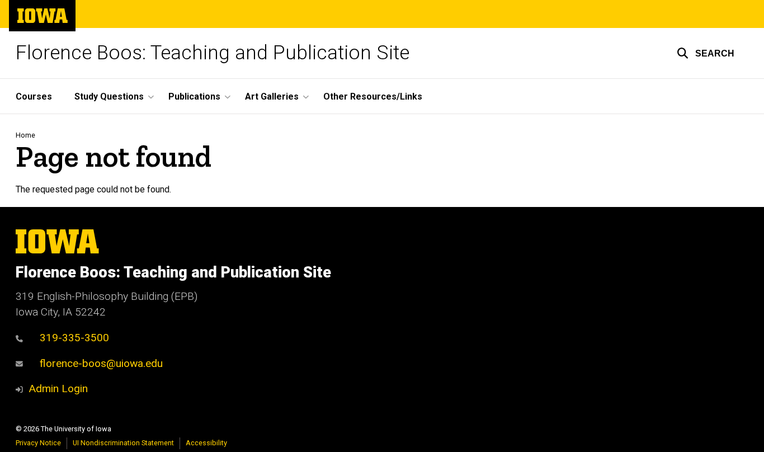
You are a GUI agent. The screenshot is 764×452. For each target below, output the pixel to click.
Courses (34, 96)
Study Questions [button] (109, 96)
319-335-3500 (74, 337)
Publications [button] (194, 96)
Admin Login (58, 388)
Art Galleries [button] (272, 96)
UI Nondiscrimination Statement (123, 443)
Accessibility (206, 443)
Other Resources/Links (372, 96)
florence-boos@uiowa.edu (101, 363)
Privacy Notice (38, 443)
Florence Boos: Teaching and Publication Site (212, 53)
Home (25, 135)
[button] (705, 53)
